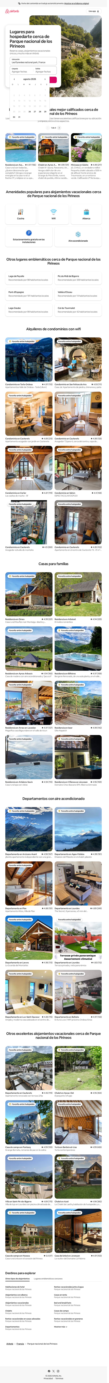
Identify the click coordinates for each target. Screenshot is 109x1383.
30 (14, 117)
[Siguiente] (59, 128)
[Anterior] (48, 128)
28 (40, 111)
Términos (59, 1378)
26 (30, 111)
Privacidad (48, 1378)
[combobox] (33, 62)
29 (45, 111)
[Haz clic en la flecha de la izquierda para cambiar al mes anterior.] (14, 79)
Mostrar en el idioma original (76, 3)
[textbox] (21, 71)
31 (19, 117)
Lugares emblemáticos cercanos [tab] (48, 1278)
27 (35, 111)
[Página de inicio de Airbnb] (12, 11)
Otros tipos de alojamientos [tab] (17, 1278)
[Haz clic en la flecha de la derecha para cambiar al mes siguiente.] (45, 79)
